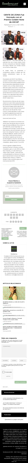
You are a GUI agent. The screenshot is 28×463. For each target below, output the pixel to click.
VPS (12, 456)
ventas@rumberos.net (21, 448)
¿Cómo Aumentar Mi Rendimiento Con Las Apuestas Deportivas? (13, 399)
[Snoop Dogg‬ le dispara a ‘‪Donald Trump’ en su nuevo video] (14, 315)
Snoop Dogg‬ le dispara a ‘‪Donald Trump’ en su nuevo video (12, 319)
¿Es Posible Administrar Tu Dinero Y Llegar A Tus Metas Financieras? (12, 403)
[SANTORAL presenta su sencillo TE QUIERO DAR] (14, 307)
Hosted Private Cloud (16, 458)
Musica (10, 26)
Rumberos (14, 25)
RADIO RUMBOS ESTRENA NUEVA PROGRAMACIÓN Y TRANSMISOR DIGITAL (12, 328)
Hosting (8, 456)
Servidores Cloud (18, 456)
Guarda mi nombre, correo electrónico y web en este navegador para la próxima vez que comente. (13, 365)
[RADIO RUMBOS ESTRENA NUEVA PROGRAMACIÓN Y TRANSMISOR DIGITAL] (14, 324)
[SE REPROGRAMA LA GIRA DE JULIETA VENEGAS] (14, 293)
